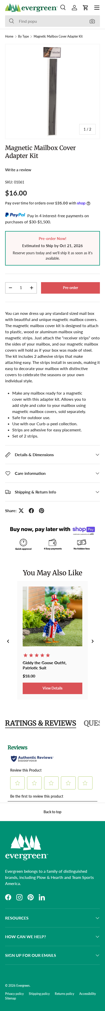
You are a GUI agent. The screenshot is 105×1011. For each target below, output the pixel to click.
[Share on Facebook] (31, 511)
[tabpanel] (52, 770)
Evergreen (23, 985)
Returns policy (64, 994)
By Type (23, 36)
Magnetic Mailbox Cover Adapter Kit (58, 36)
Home (9, 36)
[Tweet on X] (21, 511)
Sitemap (10, 998)
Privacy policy (14, 994)
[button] (85, 7)
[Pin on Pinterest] (41, 511)
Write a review (18, 169)
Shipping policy (39, 994)
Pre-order (70, 287)
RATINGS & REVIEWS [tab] (40, 723)
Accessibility (87, 994)
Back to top (52, 812)
